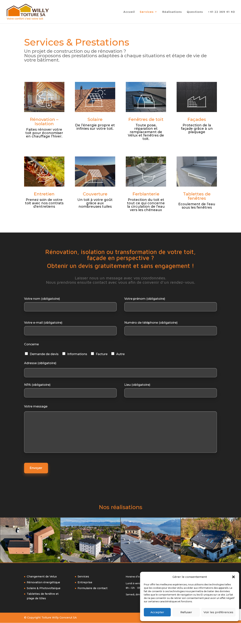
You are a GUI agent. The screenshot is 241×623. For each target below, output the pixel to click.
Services (147, 11)
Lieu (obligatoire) (137, 385)
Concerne (31, 344)
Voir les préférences (218, 612)
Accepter (157, 612)
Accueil (129, 11)
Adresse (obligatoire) (40, 363)
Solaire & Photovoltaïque (43, 588)
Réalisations (172, 11)
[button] (233, 577)
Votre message (35, 406)
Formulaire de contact (93, 588)
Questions (195, 11)
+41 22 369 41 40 (221, 11)
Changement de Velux (42, 576)
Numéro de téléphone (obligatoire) (151, 322)
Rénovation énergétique (43, 582)
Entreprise (85, 582)
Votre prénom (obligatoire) (144, 298)
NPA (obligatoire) (37, 385)
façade (96, 257)
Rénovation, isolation (75, 251)
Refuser (186, 612)
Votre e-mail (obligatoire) (43, 322)
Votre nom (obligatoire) (42, 298)
